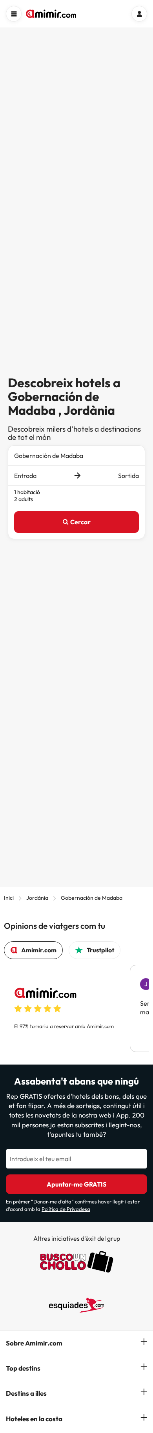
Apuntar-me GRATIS (76, 1184)
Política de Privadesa (66, 1209)
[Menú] (14, 14)
